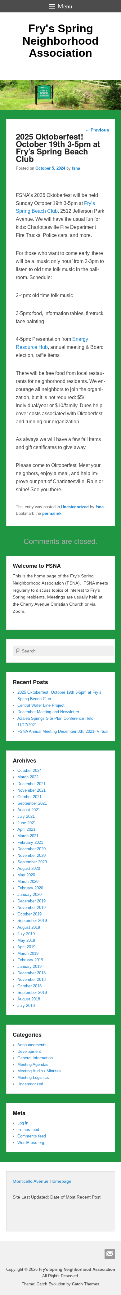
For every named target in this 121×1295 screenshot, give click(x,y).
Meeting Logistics (33, 1077)
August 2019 (28, 927)
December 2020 (31, 849)
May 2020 (26, 875)
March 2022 (27, 777)
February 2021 (30, 842)
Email (110, 1254)
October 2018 (29, 986)
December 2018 (31, 973)
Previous (97, 129)
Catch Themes (85, 1284)
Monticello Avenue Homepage (42, 1181)
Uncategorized (75, 507)
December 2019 (31, 901)
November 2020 (31, 855)
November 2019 (31, 907)
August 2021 (28, 810)
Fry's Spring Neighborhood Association (60, 40)
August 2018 (28, 999)
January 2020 (29, 894)
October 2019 (29, 914)
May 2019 (26, 940)
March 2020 (27, 881)
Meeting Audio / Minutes (39, 1071)
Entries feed (28, 1129)
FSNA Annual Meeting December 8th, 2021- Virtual (62, 731)
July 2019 (26, 934)
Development (29, 1051)
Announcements (32, 1045)
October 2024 (29, 770)
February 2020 (30, 888)
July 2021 (26, 816)
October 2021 (29, 796)
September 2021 (32, 803)
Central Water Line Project (41, 705)
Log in (22, 1123)
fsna (76, 168)
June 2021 (26, 823)
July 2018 (26, 1005)
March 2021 (27, 836)
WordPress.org (30, 1142)
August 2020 (28, 868)
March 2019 (27, 953)
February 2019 (30, 960)
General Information (35, 1058)
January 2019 (29, 966)
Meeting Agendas (32, 1064)
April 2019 (26, 947)
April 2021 (26, 829)
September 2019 (32, 920)
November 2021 (31, 790)
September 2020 (32, 862)
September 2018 (32, 992)
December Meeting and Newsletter (48, 712)
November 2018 (31, 979)
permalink (51, 513)
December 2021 (31, 783)
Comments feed (31, 1136)
